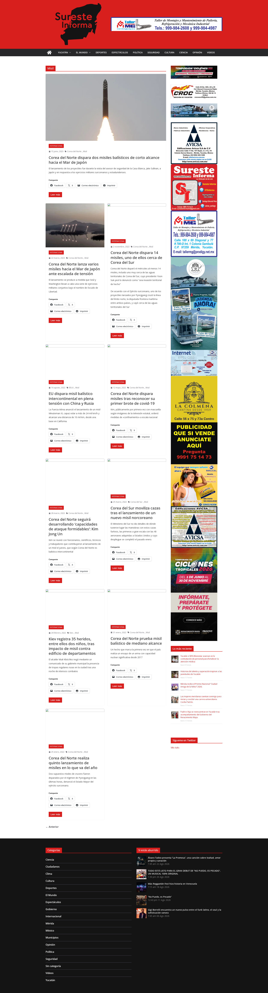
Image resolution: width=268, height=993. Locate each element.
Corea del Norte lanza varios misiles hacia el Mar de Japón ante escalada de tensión (74, 268)
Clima (49, 873)
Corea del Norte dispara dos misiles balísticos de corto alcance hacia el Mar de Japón (104, 160)
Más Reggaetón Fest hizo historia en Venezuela (172, 883)
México (50, 930)
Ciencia (183, 52)
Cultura (169, 52)
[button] (69, 52)
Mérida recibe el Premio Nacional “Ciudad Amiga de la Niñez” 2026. (199, 685)
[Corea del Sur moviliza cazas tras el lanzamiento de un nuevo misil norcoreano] (136, 475)
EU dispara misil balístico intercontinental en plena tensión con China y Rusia (71, 398)
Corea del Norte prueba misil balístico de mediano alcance (136, 641)
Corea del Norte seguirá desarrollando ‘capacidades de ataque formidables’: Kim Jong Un (73, 526)
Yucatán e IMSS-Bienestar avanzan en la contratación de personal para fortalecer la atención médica (200, 659)
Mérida (50, 923)
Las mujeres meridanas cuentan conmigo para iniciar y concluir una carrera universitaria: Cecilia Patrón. (201, 699)
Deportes (101, 52)
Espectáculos (120, 52)
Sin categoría (53, 966)
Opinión (197, 52)
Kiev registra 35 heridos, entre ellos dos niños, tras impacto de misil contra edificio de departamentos (72, 646)
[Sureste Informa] (49, 52)
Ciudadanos (53, 866)
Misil (85, 151)
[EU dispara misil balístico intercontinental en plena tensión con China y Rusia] (75, 360)
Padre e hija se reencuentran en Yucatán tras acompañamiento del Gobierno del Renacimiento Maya (200, 714)
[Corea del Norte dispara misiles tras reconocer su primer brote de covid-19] (136, 360)
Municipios (52, 937)
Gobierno (51, 909)
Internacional (56, 146)
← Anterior (52, 827)
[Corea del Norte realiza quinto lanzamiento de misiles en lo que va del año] (75, 725)
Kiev (71, 632)
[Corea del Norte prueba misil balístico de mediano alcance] (136, 605)
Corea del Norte (74, 151)
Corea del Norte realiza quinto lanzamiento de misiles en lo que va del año (73, 762)
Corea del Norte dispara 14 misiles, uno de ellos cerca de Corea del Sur (136, 257)
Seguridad (153, 52)
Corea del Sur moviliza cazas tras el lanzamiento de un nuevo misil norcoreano (135, 512)
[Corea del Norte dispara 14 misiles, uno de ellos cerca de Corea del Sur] (136, 219)
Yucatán (63, 52)
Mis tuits (175, 747)
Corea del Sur (136, 502)
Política (138, 52)
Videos (211, 52)
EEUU (71, 387)
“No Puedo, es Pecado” (160, 896)
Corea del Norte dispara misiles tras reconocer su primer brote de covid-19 (133, 398)
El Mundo (82, 52)
